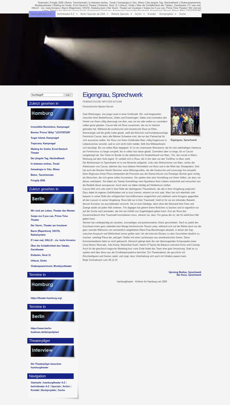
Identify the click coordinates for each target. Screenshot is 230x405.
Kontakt (152, 14)
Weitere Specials (120, 14)
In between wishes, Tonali (102, 2)
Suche (182, 14)
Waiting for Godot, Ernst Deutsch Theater (74, 5)
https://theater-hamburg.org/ (46, 298)
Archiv (138, 14)
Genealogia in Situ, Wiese (131, 2)
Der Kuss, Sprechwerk (189, 275)
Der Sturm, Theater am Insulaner (124, 8)
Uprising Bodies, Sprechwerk (185, 272)
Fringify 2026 (56, 2)
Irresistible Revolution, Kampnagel (50, 127)
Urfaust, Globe (127, 5)
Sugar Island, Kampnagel (45, 137)
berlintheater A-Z (65, 14)
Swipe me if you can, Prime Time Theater (165, 8)
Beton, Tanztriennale (76, 2)
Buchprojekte (166, 14)
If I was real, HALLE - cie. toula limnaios (53, 240)
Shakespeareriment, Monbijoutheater (51, 266)
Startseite (43, 2)
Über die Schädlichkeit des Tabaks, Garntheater (161, 5)
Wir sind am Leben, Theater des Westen (53, 210)
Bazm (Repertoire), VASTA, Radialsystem (83, 8)
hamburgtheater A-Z (41, 14)
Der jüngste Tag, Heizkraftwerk (162, 2)
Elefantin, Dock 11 (108, 5)
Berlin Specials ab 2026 (92, 14)
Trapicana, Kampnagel (43, 143)
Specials (56, 386)
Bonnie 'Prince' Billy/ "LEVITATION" (51, 132)
